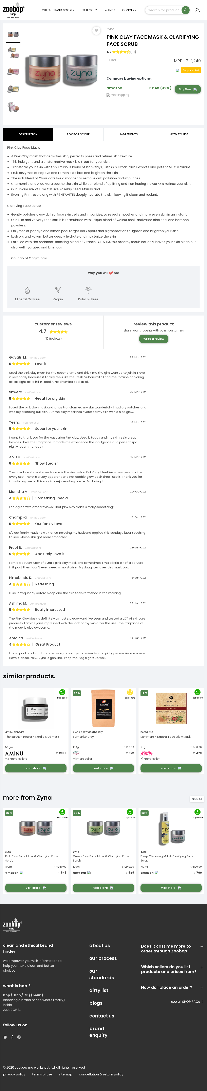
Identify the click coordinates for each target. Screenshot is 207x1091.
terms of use (42, 1074)
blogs (95, 1003)
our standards (101, 974)
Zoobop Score (78, 134)
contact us (101, 1016)
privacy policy (14, 1074)
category (89, 10)
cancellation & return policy (101, 1074)
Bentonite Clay (83, 737)
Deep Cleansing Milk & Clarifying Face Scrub (166, 858)
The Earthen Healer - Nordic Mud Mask (32, 737)
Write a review (153, 339)
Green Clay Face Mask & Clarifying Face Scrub (101, 858)
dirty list (98, 990)
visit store (33, 768)
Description (28, 134)
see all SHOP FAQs (186, 1001)
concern (129, 10)
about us (99, 946)
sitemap (65, 1074)
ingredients (128, 134)
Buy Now (185, 89)
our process (103, 958)
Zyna (110, 29)
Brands (109, 10)
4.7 (121, 52)
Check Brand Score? (58, 10)
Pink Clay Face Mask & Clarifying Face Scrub (31, 858)
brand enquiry (98, 1032)
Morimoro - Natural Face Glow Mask (165, 737)
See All (197, 799)
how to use (179, 134)
